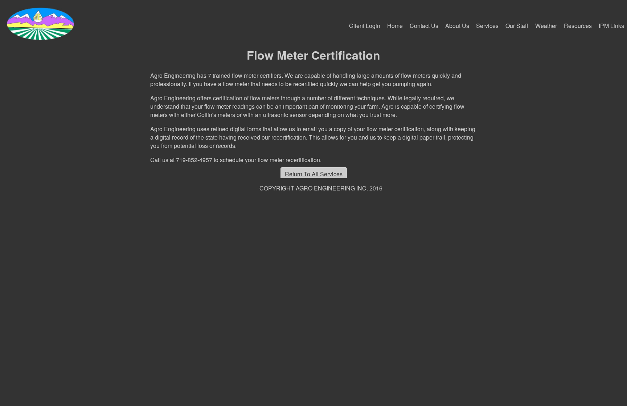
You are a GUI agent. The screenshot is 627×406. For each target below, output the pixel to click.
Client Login (364, 25)
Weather (546, 25)
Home (395, 25)
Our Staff (516, 25)
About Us (457, 25)
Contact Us (424, 25)
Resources (578, 25)
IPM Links (611, 25)
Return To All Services (314, 174)
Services (487, 25)
